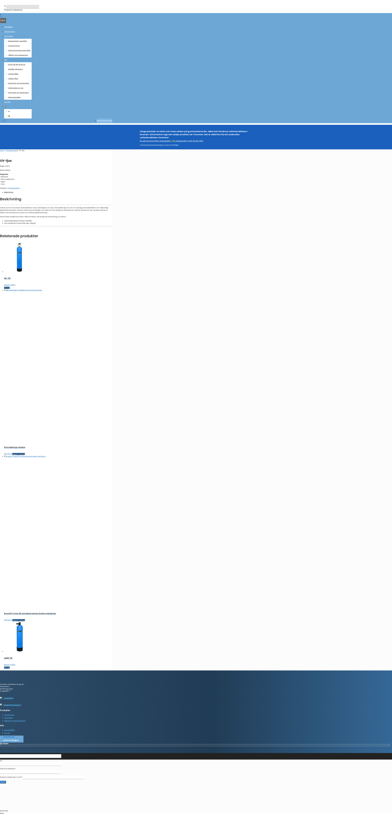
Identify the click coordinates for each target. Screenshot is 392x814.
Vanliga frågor (13, 79)
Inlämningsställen (14, 97)
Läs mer (7, 288)
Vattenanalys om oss (15, 88)
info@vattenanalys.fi (12, 705)
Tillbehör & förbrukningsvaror (15, 721)
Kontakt (7, 102)
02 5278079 (8, 698)
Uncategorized (11, 150)
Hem (2, 150)
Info (5, 60)
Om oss (7, 733)
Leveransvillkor (13, 74)
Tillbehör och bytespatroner (18, 55)
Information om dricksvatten (18, 93)
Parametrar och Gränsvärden (18, 83)
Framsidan (8, 27)
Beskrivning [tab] (8, 192)
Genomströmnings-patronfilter (19, 50)
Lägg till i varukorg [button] (18, 454)
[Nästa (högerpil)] (3, 813)
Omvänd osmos (14, 46)
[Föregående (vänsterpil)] (1, 813)
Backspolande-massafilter (17, 41)
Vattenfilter (8, 718)
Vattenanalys (9, 31)
